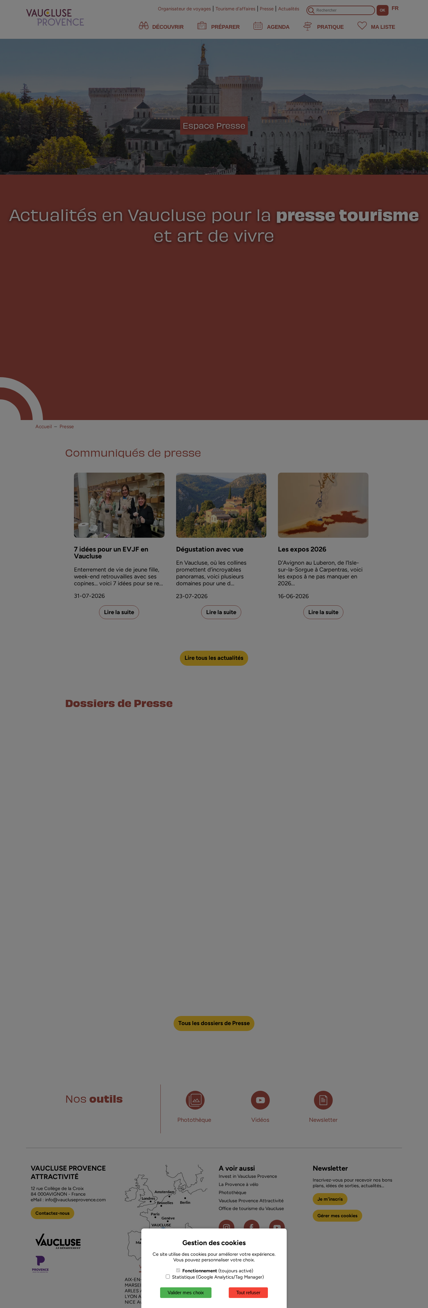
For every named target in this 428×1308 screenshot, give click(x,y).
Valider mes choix (186, 1292)
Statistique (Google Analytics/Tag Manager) (217, 1277)
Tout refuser (248, 1292)
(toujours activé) (217, 1271)
